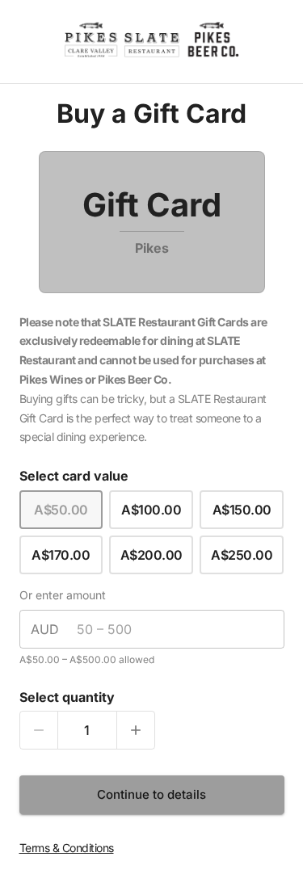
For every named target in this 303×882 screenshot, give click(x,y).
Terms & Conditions (66, 848)
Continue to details (151, 794)
